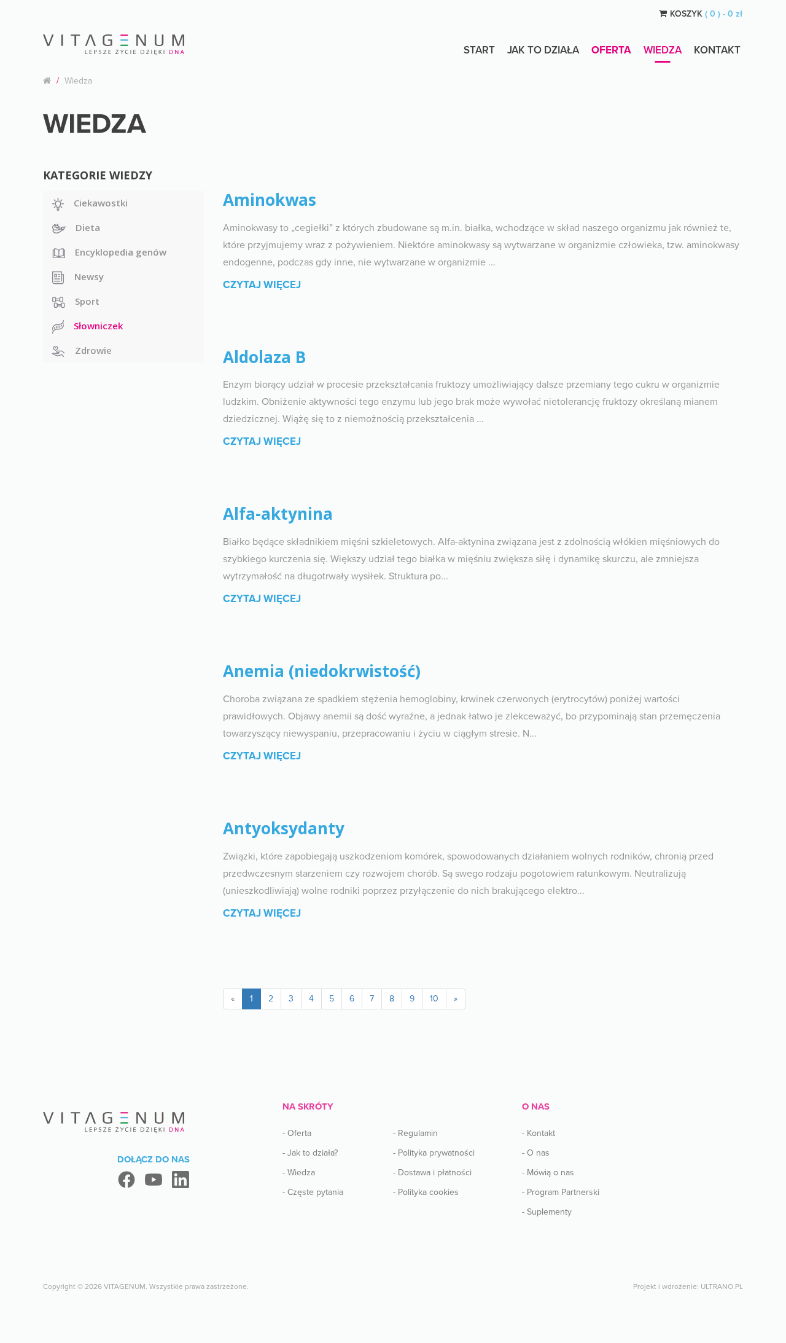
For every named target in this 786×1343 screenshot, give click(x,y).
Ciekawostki (101, 203)
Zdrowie (93, 350)
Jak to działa (543, 50)
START (479, 50)
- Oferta (296, 1133)
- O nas (536, 1153)
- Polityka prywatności (434, 1153)
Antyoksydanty (283, 828)
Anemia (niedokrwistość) (322, 671)
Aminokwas (269, 200)
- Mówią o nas (548, 1172)
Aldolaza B (264, 357)
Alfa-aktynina (278, 514)
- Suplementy (547, 1212)
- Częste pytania (312, 1192)
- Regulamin (415, 1133)
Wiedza (663, 50)
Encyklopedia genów (120, 252)
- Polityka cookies (426, 1192)
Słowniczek (98, 325)
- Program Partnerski (560, 1192)
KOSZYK (706, 14)
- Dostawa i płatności (432, 1172)
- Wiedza (298, 1172)
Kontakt (717, 50)
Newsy (89, 276)
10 (434, 998)
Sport (87, 301)
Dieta (88, 227)
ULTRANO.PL (722, 1286)
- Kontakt (538, 1133)
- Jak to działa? (310, 1153)
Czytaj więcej (262, 284)
